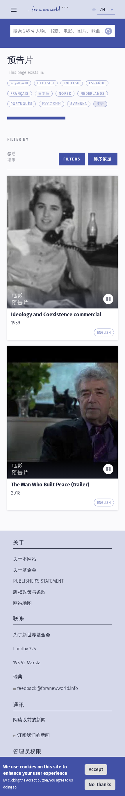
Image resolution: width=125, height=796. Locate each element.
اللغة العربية (19, 83)
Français (19, 94)
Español (97, 83)
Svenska (78, 104)
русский (51, 104)
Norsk (65, 94)
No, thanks (100, 784)
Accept (96, 769)
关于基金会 (24, 570)
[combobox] (106, 10)
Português (21, 104)
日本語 (44, 94)
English (72, 83)
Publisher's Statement (38, 581)
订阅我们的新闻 (33, 735)
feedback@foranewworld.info (47, 688)
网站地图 (22, 603)
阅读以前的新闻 (29, 719)
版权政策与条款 (29, 592)
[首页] (47, 9)
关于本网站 (24, 559)
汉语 (100, 104)
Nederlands (93, 94)
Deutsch (45, 83)
